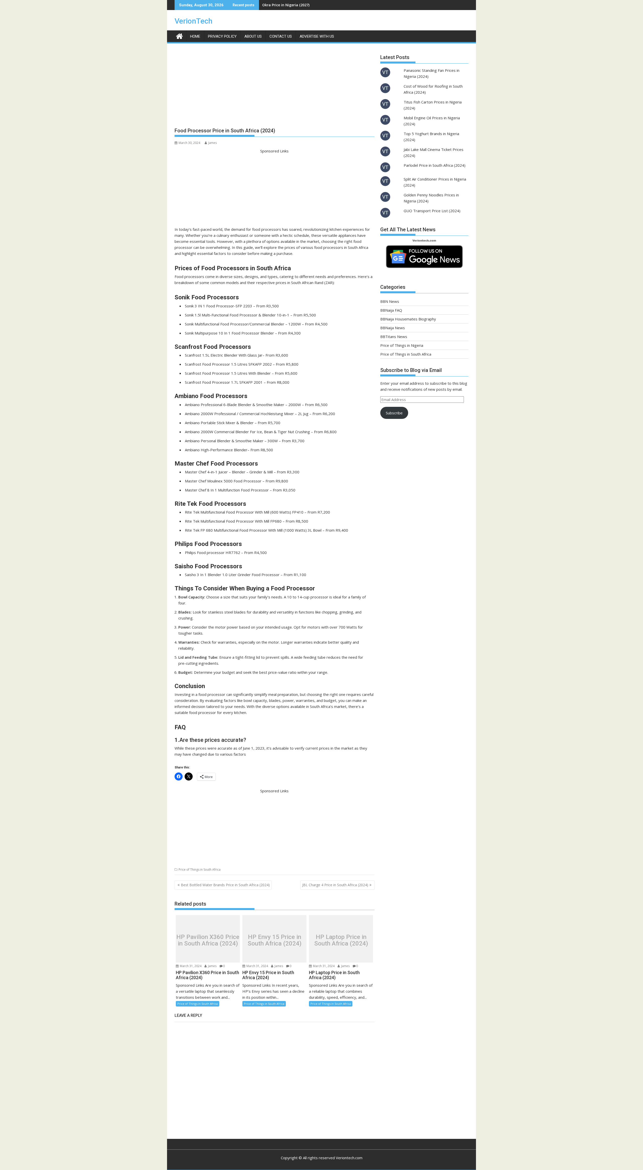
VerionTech (193, 21)
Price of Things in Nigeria (401, 345)
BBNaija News (392, 327)
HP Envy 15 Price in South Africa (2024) (274, 940)
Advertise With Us (317, 36)
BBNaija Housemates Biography (408, 318)
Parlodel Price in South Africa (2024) (434, 165)
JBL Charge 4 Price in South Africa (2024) (335, 884)
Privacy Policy (222, 36)
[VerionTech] (179, 35)
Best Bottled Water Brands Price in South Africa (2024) (225, 884)
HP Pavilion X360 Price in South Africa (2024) (207, 940)
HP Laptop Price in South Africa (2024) (341, 940)
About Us (253, 36)
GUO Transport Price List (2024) (432, 210)
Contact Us (281, 36)
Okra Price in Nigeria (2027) (285, 5)
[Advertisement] (274, 87)
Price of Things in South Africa (200, 869)
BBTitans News (393, 336)
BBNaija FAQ (391, 310)
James (212, 143)
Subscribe (394, 412)
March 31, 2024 (190, 966)
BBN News (389, 301)
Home (195, 36)
